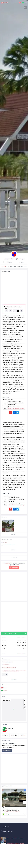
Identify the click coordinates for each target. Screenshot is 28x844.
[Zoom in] (25, 700)
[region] (14, 710)
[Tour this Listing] (25, 7)
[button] (24, 802)
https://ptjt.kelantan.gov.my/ (16, 408)
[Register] (23, 2)
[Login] (20, 2)
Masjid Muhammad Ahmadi (10, 809)
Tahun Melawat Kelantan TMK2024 (15, 838)
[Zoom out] (25, 703)
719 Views (8, 789)
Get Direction (7, 700)
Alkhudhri (10, 728)
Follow (23, 735)
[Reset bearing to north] (25, 705)
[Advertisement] (14, 287)
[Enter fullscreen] (25, 708)
